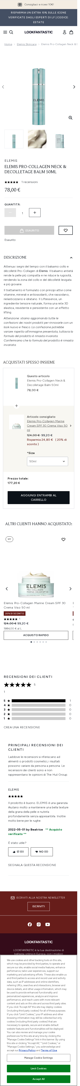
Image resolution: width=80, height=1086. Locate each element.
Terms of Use (49, 1050)
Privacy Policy (27, 1050)
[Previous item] (7, 589)
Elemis (10, 161)
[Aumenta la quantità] (35, 212)
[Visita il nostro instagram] (38, 924)
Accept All (38, 1079)
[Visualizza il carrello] (71, 32)
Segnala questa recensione (32, 865)
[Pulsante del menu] (4, 32)
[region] (38, 1020)
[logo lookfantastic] (39, 32)
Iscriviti (38, 906)
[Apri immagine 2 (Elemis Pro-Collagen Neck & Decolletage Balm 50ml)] (37, 139)
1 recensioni (29, 182)
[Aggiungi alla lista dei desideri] (66, 230)
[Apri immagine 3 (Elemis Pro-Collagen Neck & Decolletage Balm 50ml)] (60, 139)
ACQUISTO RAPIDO (36, 635)
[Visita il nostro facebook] (29, 924)
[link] (65, 32)
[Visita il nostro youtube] (47, 924)
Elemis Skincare (26, 44)
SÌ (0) (20, 851)
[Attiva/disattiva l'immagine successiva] (74, 87)
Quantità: (12, 204)
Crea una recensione (22, 727)
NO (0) (43, 851)
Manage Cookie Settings (38, 1057)
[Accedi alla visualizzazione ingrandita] (70, 117)
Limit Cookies (39, 1068)
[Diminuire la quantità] (10, 212)
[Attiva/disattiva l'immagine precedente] (3, 87)
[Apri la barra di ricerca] (11, 32)
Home (8, 44)
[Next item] (70, 589)
